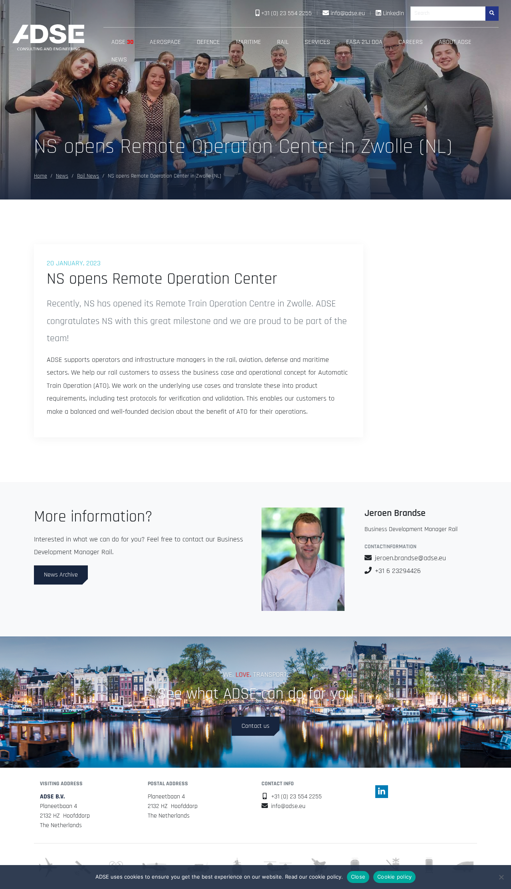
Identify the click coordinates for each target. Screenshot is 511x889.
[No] (501, 877)
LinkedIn (393, 13)
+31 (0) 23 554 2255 (286, 13)
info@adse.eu (348, 13)
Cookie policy (394, 876)
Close (358, 876)
